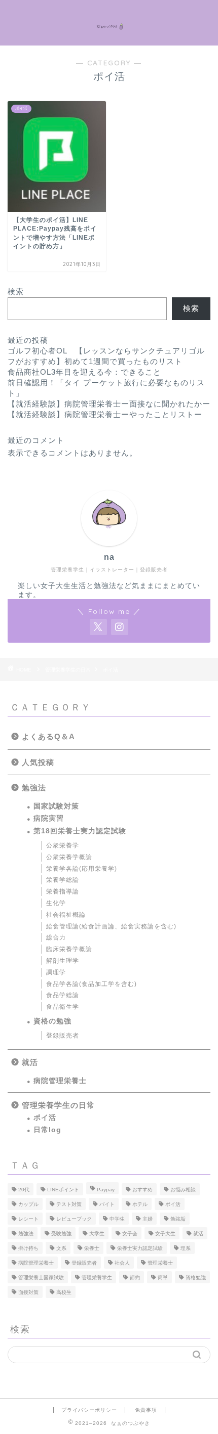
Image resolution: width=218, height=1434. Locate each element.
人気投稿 (38, 762)
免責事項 (146, 1410)
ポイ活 (44, 1118)
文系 (61, 1248)
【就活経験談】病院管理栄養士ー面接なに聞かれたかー (109, 403)
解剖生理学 (62, 960)
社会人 (122, 1263)
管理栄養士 (160, 1263)
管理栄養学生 (97, 1277)
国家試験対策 (56, 806)
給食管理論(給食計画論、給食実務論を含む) (111, 926)
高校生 (63, 1292)
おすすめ (142, 1189)
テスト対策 (69, 1204)
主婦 (147, 1219)
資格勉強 (196, 1277)
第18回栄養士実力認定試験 (79, 831)
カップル (28, 1204)
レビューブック (74, 1219)
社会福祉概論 (66, 914)
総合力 (56, 937)
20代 (23, 1189)
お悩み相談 (183, 1189)
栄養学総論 (62, 879)
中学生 (117, 1219)
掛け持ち (28, 1248)
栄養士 (91, 1248)
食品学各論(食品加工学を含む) (91, 984)
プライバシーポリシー (89, 1410)
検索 (16, 291)
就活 (30, 1062)
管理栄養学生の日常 (58, 1105)
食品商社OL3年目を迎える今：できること (84, 372)
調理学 (56, 972)
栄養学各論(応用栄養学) (81, 868)
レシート (28, 1219)
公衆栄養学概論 (69, 857)
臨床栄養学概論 (69, 949)
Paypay (106, 1189)
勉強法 (34, 787)
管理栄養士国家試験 (41, 1277)
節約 (135, 1277)
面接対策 (28, 1292)
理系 (185, 1248)
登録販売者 (62, 1035)
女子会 (129, 1233)
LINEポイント (63, 1189)
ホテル (140, 1204)
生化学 (56, 903)
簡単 (163, 1277)
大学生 (96, 1233)
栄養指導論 (62, 891)
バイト (107, 1204)
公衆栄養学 (62, 845)
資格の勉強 (52, 1021)
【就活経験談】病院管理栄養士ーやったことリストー (105, 414)
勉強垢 (178, 1219)
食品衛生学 (62, 1006)
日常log (47, 1130)
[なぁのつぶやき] (109, 22)
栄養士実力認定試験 (140, 1248)
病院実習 (48, 818)
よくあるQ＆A (48, 736)
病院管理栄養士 (60, 1081)
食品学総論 (62, 995)
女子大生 (165, 1233)
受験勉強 (61, 1233)
